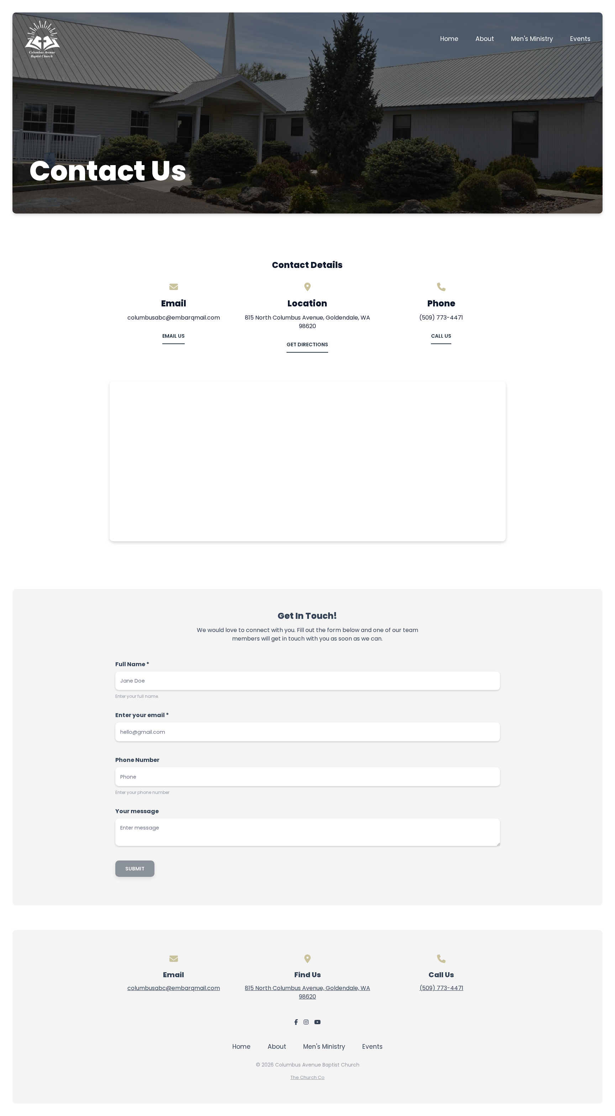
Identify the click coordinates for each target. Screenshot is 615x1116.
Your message (137, 811)
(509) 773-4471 (441, 988)
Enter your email (142, 715)
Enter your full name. (137, 696)
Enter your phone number (142, 792)
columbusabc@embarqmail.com (173, 988)
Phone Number (137, 760)
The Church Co (307, 1077)
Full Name (132, 664)
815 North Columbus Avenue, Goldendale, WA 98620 (307, 992)
